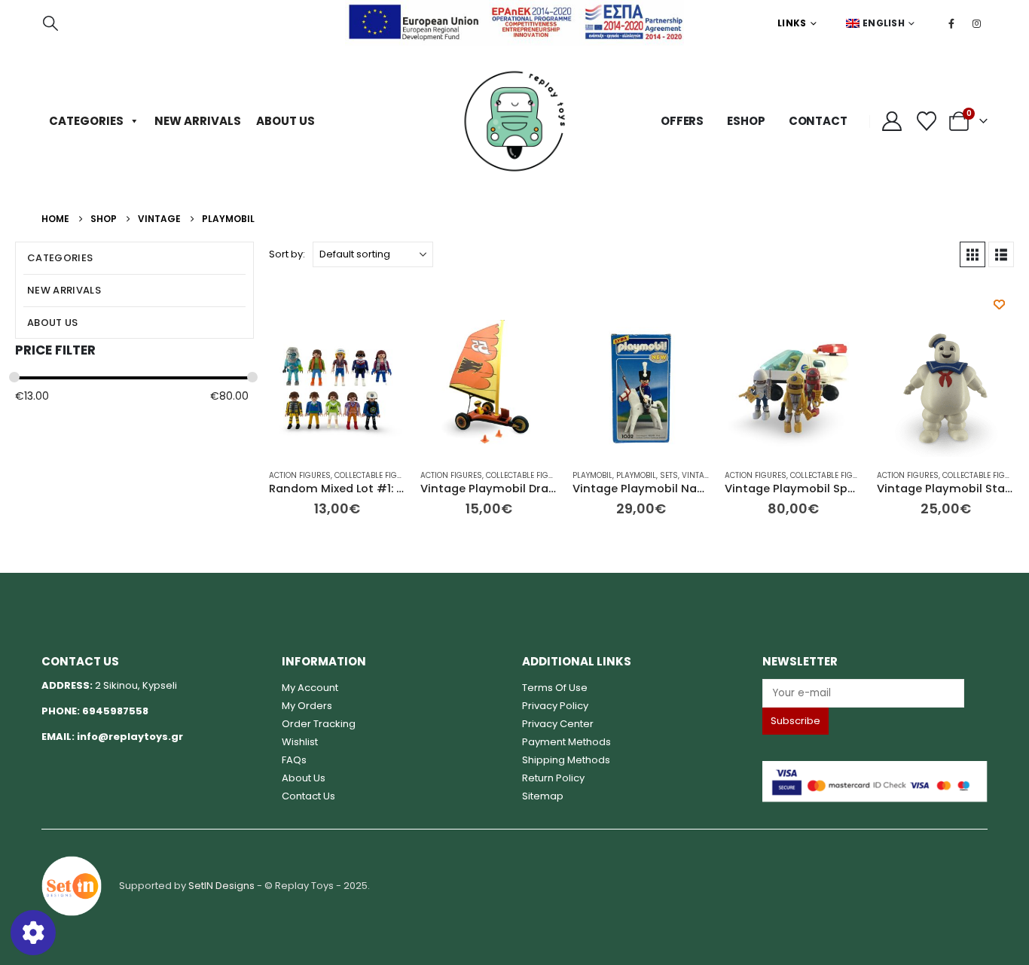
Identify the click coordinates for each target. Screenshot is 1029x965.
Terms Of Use (555, 687)
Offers (682, 121)
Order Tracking (319, 724)
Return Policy (553, 778)
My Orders (307, 706)
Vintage (698, 475)
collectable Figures (375, 475)
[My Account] (892, 121)
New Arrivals (197, 121)
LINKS (792, 23)
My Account (310, 687)
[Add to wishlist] (999, 304)
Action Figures (300, 475)
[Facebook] (951, 23)
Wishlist (300, 742)
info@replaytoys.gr (130, 736)
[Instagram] (976, 23)
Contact (818, 121)
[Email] (875, 693)
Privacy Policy (555, 706)
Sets (669, 475)
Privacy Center (558, 724)
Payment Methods (566, 742)
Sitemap (542, 796)
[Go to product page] (337, 388)
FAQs (294, 760)
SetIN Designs (221, 885)
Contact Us (308, 796)
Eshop (746, 121)
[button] (50, 23)
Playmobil (592, 475)
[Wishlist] (926, 121)
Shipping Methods (566, 760)
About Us (285, 121)
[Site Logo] (514, 121)
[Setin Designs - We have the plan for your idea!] (71, 885)
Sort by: (287, 254)
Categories (86, 121)
